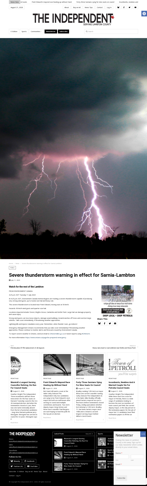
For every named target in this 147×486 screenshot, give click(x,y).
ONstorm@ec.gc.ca (57, 334)
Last (132, 460)
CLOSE (143, 434)
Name (119, 453)
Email (119, 464)
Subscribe (121, 478)
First (117, 460)
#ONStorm (86, 334)
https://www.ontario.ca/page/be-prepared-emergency (45, 337)
